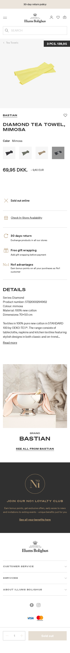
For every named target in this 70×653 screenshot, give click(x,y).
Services (10, 578)
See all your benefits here (35, 519)
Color (12, 141)
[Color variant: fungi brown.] (42, 153)
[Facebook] (32, 605)
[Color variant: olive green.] (25, 153)
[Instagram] (38, 605)
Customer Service (18, 566)
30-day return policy (35, 4)
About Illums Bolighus (22, 589)
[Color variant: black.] (9, 153)
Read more (10, 342)
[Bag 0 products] (64, 17)
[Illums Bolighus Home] (35, 18)
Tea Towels (12, 42)
